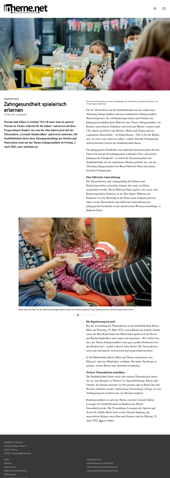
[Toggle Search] (155, 8)
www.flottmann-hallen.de (100, 463)
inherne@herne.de (21, 453)
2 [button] (78, 315)
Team (6, 459)
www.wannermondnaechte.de (102, 466)
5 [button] (89, 315)
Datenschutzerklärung (15, 470)
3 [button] (81, 315)
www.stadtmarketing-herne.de (102, 470)
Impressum (9, 466)
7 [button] (96, 315)
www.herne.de (94, 459)
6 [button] (92, 315)
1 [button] (74, 315)
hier (101, 420)
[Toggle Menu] (164, 8)
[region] (85, 267)
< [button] (22, 264)
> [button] (148, 264)
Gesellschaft (22, 114)
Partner (7, 463)
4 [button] (85, 315)
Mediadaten (10, 474)
